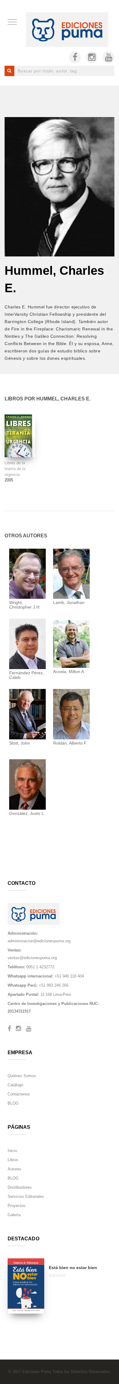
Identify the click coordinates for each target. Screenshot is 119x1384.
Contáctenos (19, 1094)
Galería (14, 1215)
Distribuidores (20, 1187)
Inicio (12, 1150)
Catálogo (15, 1085)
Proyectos (17, 1205)
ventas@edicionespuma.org (32, 957)
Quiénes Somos (22, 1075)
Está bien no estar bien (73, 1267)
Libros (13, 1160)
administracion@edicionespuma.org (39, 941)
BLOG (13, 1103)
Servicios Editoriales (26, 1196)
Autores (14, 1169)
